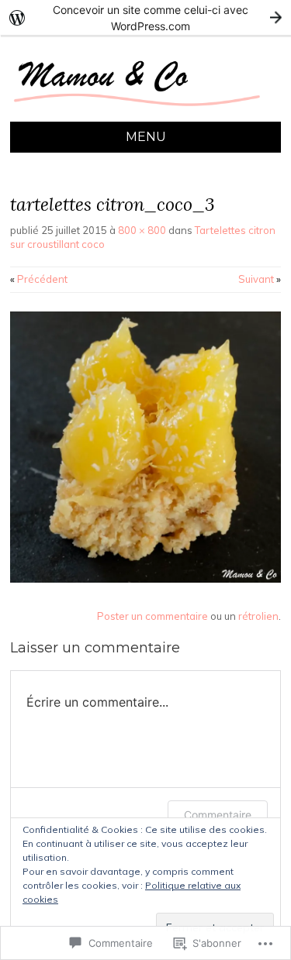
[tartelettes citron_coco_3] (145, 579)
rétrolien (258, 616)
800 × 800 (142, 230)
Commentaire (217, 814)
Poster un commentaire (152, 616)
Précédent (39, 279)
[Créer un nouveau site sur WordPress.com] (145, 17)
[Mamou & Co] (145, 112)
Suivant (259, 279)
